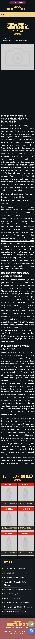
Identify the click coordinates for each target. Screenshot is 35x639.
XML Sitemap (25, 628)
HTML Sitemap (15, 628)
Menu (3, 14)
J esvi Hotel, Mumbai (12, 598)
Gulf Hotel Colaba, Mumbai (14, 569)
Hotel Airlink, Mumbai (12, 573)
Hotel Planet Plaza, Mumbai (15, 611)
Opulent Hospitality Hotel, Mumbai (18, 607)
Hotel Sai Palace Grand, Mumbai (16, 602)
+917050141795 (18, 2)
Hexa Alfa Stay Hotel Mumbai (16, 594)
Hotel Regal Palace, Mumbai (15, 577)
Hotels (8, 38)
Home (3, 38)
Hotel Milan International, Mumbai (17, 589)
